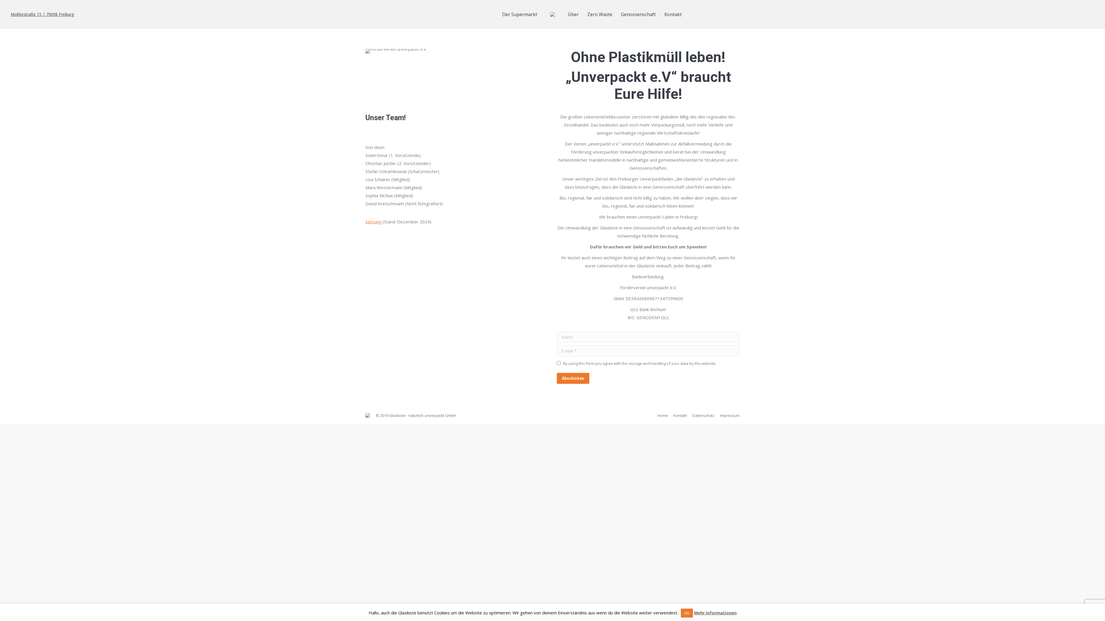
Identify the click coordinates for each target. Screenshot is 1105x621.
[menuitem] (519, 14)
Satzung (373, 222)
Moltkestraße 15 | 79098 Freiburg (42, 14)
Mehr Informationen (715, 613)
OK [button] (686, 613)
